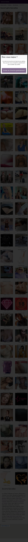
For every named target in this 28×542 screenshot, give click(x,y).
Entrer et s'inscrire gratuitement (14, 70)
